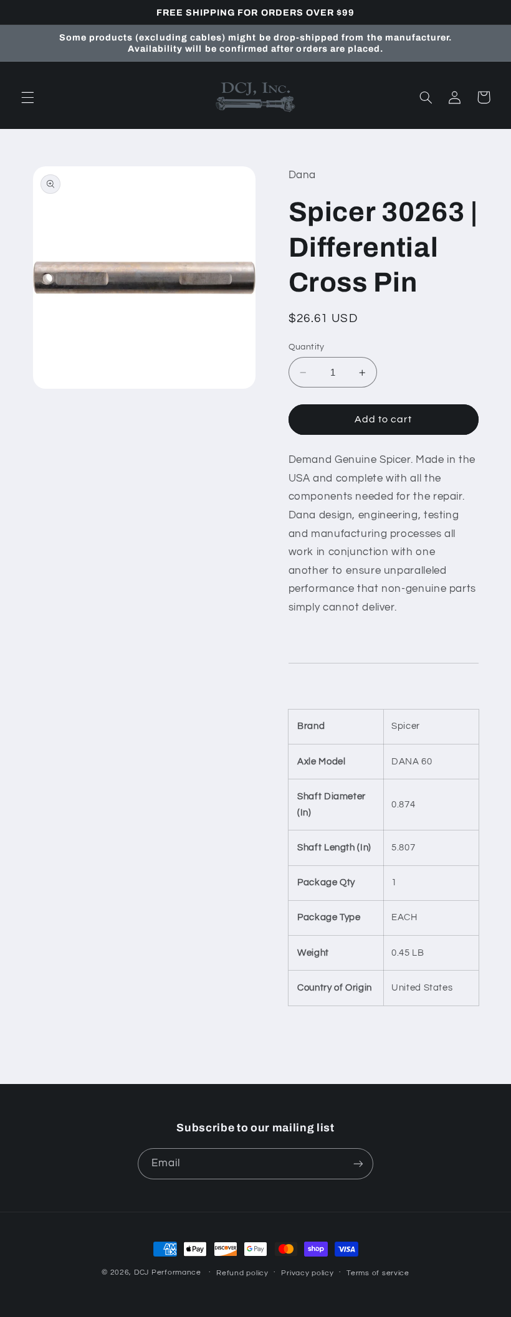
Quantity (307, 347)
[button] (27, 97)
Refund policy (242, 1273)
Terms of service (377, 1273)
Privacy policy (307, 1273)
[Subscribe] (358, 1163)
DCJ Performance (167, 1272)
